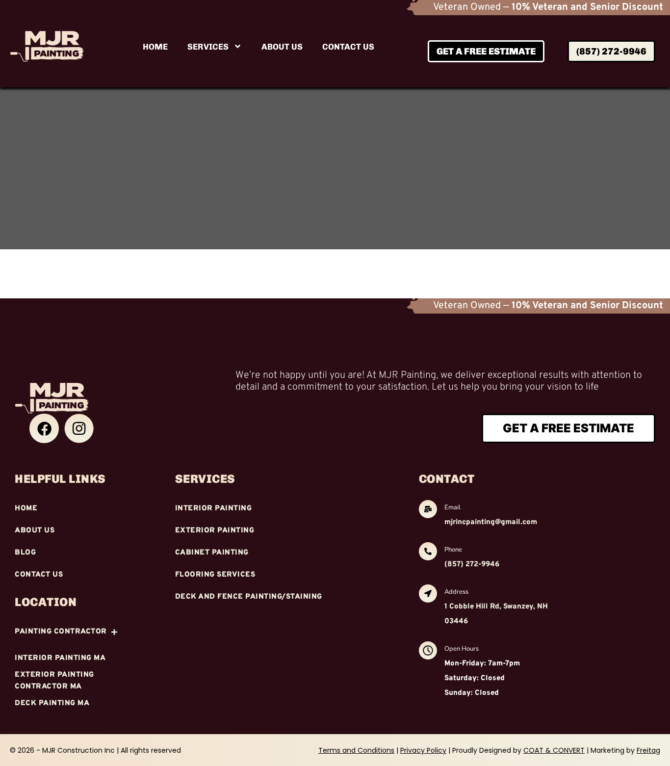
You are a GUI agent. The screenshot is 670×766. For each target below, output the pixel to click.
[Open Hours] (428, 651)
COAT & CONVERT (554, 750)
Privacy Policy (423, 750)
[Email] (428, 510)
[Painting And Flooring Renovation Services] (44, 428)
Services (208, 47)
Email (452, 507)
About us (282, 47)
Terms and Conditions (356, 750)
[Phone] (428, 552)
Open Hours (461, 648)
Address (456, 591)
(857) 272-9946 (471, 564)
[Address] (428, 594)
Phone (453, 549)
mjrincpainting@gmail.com (490, 522)
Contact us (348, 47)
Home (155, 47)
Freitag (648, 750)
